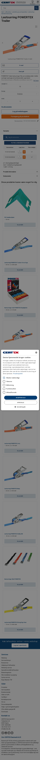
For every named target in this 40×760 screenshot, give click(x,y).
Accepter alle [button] (20, 397)
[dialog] (20, 380)
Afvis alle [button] (20, 402)
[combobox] (36, 352)
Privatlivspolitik (18, 373)
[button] (20, 407)
